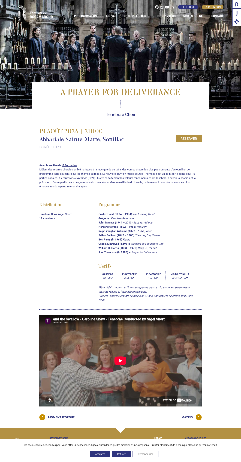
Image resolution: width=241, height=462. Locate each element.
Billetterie (188, 7)
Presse (158, 438)
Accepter (100, 454)
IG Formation (69, 165)
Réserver (189, 138)
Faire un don (213, 7)
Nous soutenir (193, 16)
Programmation (85, 16)
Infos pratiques (135, 16)
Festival (110, 16)
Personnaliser (145, 454)
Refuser (121, 454)
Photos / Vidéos (165, 16)
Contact (217, 16)
